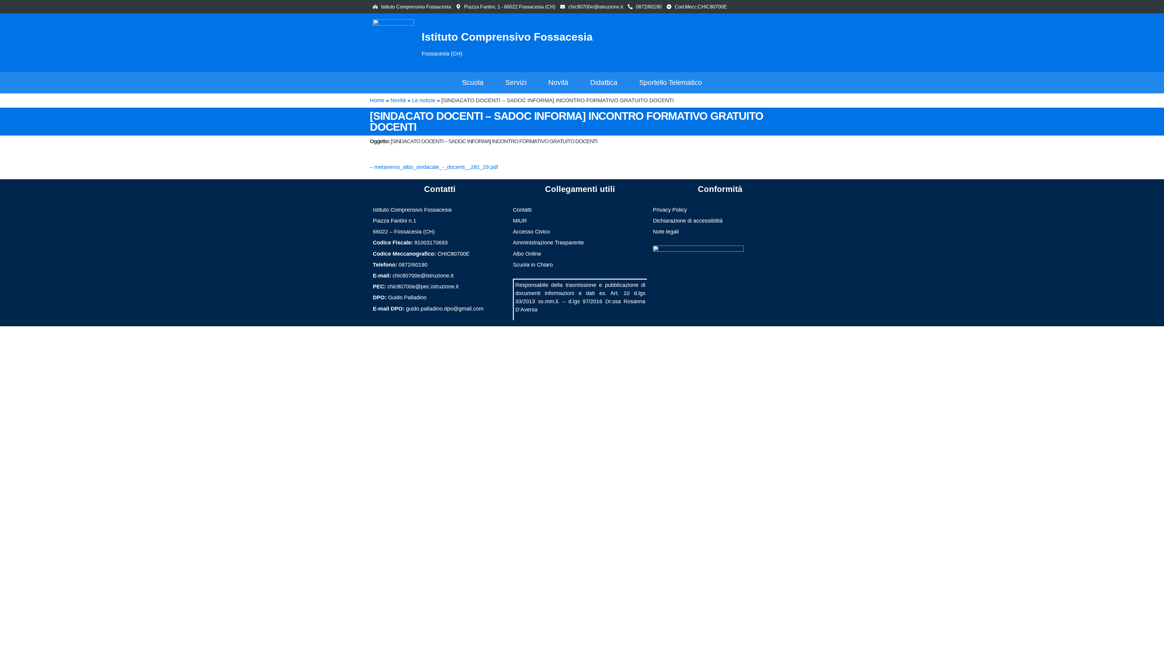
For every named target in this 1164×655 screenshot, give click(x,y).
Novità (558, 82)
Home (377, 100)
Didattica (603, 82)
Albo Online (527, 254)
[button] (762, 41)
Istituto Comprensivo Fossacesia (507, 37)
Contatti (522, 210)
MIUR (520, 221)
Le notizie (423, 100)
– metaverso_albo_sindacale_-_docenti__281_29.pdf (434, 167)
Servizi (516, 82)
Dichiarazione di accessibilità (688, 221)
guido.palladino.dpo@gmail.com (444, 309)
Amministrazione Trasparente (548, 243)
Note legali (666, 232)
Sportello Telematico (670, 82)
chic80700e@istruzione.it (595, 6)
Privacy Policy (670, 210)
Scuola (472, 82)
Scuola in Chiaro (533, 265)
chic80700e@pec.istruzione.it (423, 287)
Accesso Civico (531, 232)
